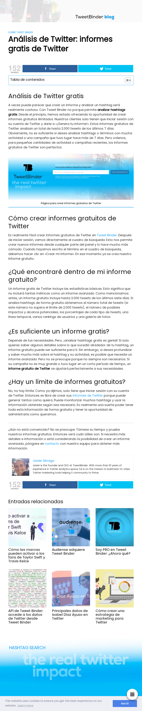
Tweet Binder (106, 235)
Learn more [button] (25, 706)
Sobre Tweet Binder (20, 32)
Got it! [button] (125, 703)
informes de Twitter (88, 395)
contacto (52, 443)
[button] (126, 80)
